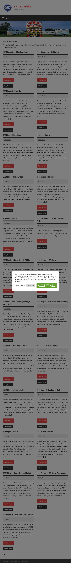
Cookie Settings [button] (20, 285)
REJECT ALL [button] (31, 285)
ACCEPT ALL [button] (46, 285)
